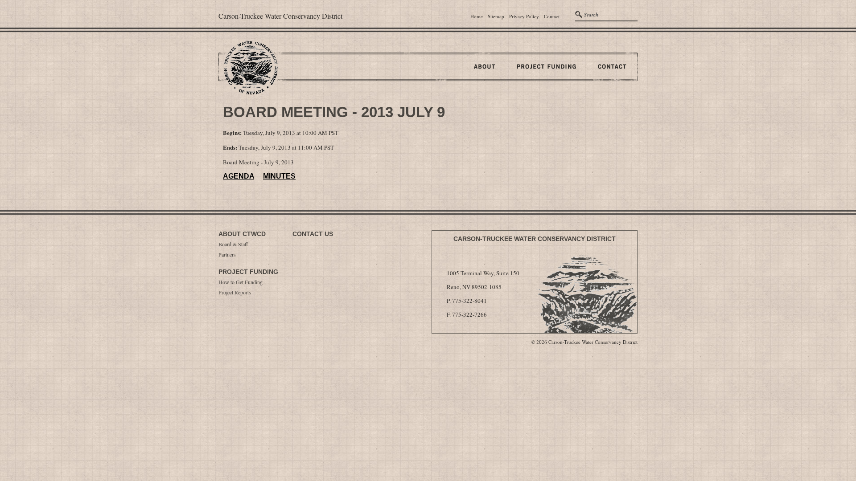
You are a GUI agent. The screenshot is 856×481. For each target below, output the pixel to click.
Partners (227, 254)
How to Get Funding (240, 281)
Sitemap (496, 16)
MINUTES (279, 176)
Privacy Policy (524, 16)
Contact (552, 16)
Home (476, 16)
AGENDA (238, 176)
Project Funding (248, 271)
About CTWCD (242, 233)
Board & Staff (233, 244)
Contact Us (312, 233)
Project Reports (234, 292)
